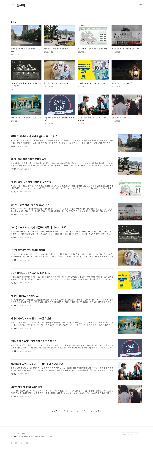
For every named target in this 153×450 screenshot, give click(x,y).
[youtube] (27, 443)
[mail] (32, 443)
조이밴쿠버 (18, 5)
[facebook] (11, 443)
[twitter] (16, 443)
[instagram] (21, 443)
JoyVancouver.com (18, 433)
